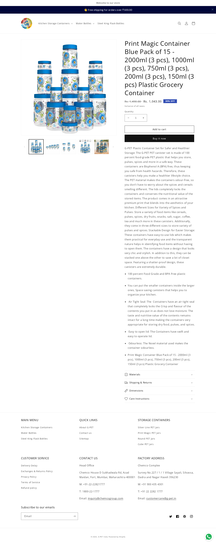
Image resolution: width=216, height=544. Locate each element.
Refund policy (29, 487)
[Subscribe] (74, 516)
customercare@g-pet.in (161, 498)
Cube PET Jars (146, 444)
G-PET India (103, 537)
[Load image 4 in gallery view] (85, 146)
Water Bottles (29, 432)
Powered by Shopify (117, 537)
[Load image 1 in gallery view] (36, 146)
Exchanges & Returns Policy (37, 471)
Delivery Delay (29, 465)
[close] (212, 9)
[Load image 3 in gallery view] (69, 146)
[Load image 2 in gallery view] (52, 146)
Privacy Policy (28, 476)
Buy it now (159, 138)
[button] (55, 23)
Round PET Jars (146, 438)
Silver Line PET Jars (149, 427)
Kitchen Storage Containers (36, 427)
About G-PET (86, 427)
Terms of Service (30, 482)
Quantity (129, 111)
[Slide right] (113, 146)
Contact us (85, 432)
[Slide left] (24, 146)
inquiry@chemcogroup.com (105, 498)
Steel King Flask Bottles (34, 438)
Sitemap (84, 438)
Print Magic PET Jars (149, 432)
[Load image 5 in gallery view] (101, 146)
